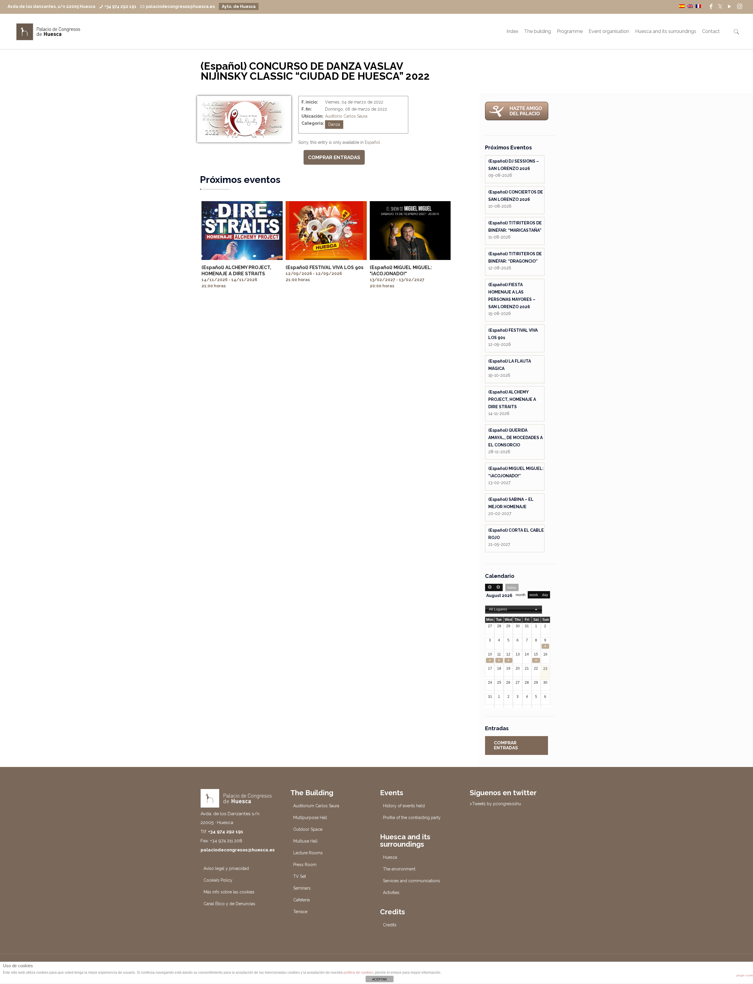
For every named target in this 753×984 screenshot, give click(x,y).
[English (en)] (690, 5)
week (533, 595)
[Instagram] (739, 6)
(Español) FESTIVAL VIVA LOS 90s (325, 267)
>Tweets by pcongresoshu (495, 803)
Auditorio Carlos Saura (346, 116)
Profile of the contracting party (412, 817)
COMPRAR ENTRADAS (334, 157)
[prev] (489, 587)
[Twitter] (720, 6)
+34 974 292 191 (120, 6)
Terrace (300, 911)
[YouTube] (729, 6)
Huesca (390, 857)
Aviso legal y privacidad (226, 868)
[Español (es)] (681, 5)
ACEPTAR (379, 979)
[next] (498, 587)
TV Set (299, 876)
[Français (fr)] (698, 5)
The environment (399, 869)
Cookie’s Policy (218, 880)
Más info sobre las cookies (229, 892)
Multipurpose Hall (310, 817)
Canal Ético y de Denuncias (229, 903)
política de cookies (358, 972)
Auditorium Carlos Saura (316, 805)
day (545, 595)
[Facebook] (711, 6)
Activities (391, 892)
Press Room (304, 864)
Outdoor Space (307, 829)
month (521, 595)
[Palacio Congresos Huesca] (49, 31)
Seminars (302, 888)
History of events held (404, 805)
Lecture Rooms (308, 852)
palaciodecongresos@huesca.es (180, 6)
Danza (334, 124)
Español (372, 142)
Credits (390, 925)
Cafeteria (301, 900)
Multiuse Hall (305, 841)
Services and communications (411, 880)
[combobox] (513, 610)
